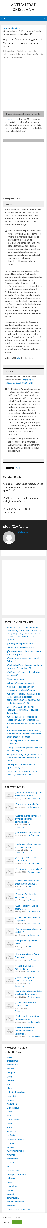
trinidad (10, 1194)
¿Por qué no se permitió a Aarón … (27, 942)
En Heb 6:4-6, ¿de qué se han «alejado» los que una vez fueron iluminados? (22, 710)
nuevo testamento (15, 1151)
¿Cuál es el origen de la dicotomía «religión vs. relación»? (21, 500)
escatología (12, 1186)
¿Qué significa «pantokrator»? (20, 643)
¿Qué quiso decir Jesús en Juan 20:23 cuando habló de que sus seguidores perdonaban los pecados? (24, 734)
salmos (10, 1143)
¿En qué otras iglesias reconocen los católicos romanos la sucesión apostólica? (23, 487)
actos (9, 1127)
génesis (10, 1068)
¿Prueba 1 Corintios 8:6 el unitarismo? (16, 511)
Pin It (17, 468)
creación (11, 1206)
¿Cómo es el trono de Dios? (28, 804)
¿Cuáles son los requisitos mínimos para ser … (27, 1017)
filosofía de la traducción (18, 1209)
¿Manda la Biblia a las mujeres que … (24, 967)
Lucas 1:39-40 (11, 119)
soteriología (12, 1159)
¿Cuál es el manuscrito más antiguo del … (27, 919)
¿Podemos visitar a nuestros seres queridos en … (28, 845)
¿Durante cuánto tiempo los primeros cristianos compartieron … (28, 819)
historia (10, 1100)
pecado (10, 1147)
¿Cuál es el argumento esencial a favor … (25, 1004)
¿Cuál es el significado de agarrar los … (26, 907)
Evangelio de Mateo (16, 1174)
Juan (9, 1084)
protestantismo (14, 1170)
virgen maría (32, 54)
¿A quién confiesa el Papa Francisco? (27, 956)
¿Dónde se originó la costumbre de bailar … (25, 979)
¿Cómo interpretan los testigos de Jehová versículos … (25, 1031)
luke (9, 1115)
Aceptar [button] (17, 1222)
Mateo (10, 1088)
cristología (12, 1162)
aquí (18, 358)
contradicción (13, 1119)
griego (10, 1076)
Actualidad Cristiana (23, 7)
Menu (3, 18)
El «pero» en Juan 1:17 (17, 679)
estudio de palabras (16, 1092)
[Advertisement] (23, 86)
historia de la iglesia (16, 1139)
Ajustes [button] (7, 1222)
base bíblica (12, 1096)
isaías (9, 1182)
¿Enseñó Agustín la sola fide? (28, 869)
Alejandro (9, 51)
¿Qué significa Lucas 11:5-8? (28, 832)
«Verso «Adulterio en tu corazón (22, 647)
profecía (11, 1135)
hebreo (10, 1080)
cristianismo (19, 54)
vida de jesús (13, 1108)
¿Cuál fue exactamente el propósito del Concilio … (27, 882)
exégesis (11, 1072)
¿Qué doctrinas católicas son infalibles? (28, 930)
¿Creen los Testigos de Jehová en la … (25, 896)
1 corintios (11, 1131)
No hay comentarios (12, 57)
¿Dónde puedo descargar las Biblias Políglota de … (28, 794)
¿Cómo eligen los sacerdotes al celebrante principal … (28, 992)
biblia (9, 1057)
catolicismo (8, 54)
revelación (12, 1104)
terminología (13, 1198)
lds (8, 1166)
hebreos (11, 1178)
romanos (11, 1155)
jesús (9, 1112)
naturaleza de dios (15, 1202)
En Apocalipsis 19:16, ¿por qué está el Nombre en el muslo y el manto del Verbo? (24, 757)
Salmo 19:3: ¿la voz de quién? (20, 683)
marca (10, 1190)
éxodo (10, 1123)
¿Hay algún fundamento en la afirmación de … (28, 859)
